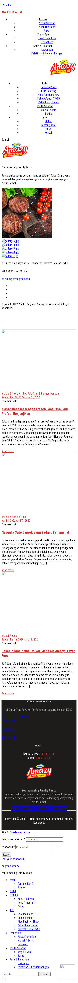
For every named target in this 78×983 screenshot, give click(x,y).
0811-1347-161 (8, 729)
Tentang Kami (25, 883)
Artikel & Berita (26, 940)
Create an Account (20, 832)
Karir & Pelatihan (19, 959)
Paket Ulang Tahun (28, 925)
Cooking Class (25, 914)
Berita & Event (18, 948)
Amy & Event (25, 951)
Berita (21, 955)
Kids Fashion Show (28, 921)
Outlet (13, 891)
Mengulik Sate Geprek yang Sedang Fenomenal (35, 532)
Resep (13, 635)
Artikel (22, 393)
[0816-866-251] (3, 733)
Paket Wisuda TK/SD (29, 929)
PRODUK (14, 895)
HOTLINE (6, 4)
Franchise (15, 933)
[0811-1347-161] (3, 724)
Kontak (21, 887)
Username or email (13, 839)
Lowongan (23, 963)
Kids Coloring (25, 917)
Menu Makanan (26, 898)
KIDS (12, 910)
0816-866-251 (9, 737)
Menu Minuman (26, 902)
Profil (13, 879)
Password (8, 847)
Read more (8, 451)
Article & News (10, 393)
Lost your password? (13, 859)
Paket (21, 906)
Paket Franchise (27, 936)
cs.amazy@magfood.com (16, 278)
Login (6, 854)
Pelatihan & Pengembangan (43, 393)
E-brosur (23, 944)
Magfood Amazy (10, 866)
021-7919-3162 (9, 720)
